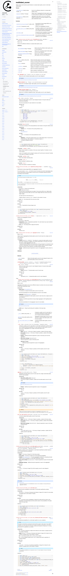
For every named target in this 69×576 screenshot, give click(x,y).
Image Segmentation (5, 40)
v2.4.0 (3, 129)
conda (27, 572)
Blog (3, 105)
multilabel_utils (5, 84)
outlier (3, 60)
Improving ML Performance (6, 25)
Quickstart (4, 19)
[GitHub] (52, 573)
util (3, 79)
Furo (27, 574)
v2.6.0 (3, 126)
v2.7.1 (3, 113)
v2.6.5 (3, 118)
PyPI (3, 102)
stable (4, 110)
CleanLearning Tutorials (6, 26)
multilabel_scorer (6, 86)
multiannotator (4, 61)
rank (3, 55)
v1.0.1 (3, 139)
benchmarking (4, 73)
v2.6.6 (3, 116)
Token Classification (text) (6, 39)
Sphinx (20, 574)
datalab (3, 50)
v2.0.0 (3, 137)
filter (3, 53)
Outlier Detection (5, 31)
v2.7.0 (3, 115)
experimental (4, 76)
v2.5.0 (3, 128)
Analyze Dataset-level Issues (7, 30)
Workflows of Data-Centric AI (7, 28)
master (5, 111)
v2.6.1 (3, 124)
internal (3, 78)
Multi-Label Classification (6, 35)
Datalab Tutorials (5, 23)
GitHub (3, 100)
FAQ (2, 46)
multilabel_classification (6, 65)
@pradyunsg (24, 574)
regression (4, 66)
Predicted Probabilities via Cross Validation (6, 44)
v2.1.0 (3, 136)
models (3, 74)
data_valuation (4, 63)
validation (4, 92)
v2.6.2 (3, 123)
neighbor (4, 87)
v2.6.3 (3, 121)
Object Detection (5, 42)
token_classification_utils (7, 91)
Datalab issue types (5, 96)
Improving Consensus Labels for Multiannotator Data (7, 34)
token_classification (5, 68)
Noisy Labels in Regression (6, 37)
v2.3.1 (3, 131)
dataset (3, 58)
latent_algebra (5, 81)
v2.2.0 (3, 134)
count (3, 56)
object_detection (5, 71)
